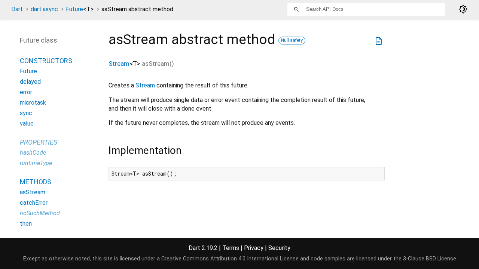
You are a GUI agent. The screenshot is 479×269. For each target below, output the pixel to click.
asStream (32, 192)
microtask (33, 102)
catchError (34, 202)
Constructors (46, 61)
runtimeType (36, 163)
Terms (230, 247)
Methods (35, 182)
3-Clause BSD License (429, 259)
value (27, 123)
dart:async (44, 9)
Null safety (292, 40)
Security (279, 247)
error (26, 92)
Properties (38, 142)
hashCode (33, 152)
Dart (17, 9)
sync (26, 113)
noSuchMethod (40, 213)
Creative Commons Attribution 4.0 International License (230, 259)
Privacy (253, 247)
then (26, 223)
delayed (30, 81)
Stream (119, 63)
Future (80, 9)
